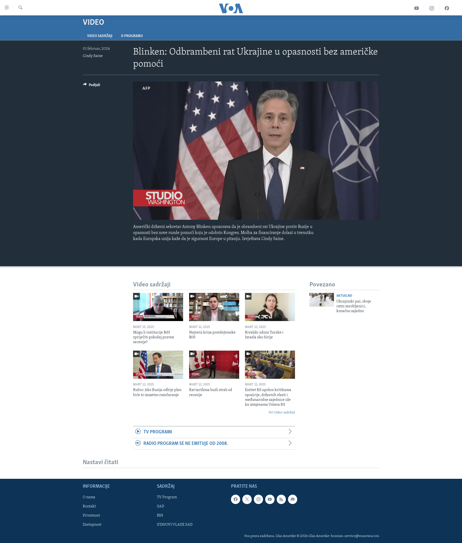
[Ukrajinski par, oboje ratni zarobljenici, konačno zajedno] (321, 300)
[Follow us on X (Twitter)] (246, 499)
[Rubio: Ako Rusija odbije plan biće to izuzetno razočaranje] (158, 365)
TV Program (167, 497)
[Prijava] (292, 499)
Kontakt (89, 506)
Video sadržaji (99, 36)
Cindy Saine (93, 56)
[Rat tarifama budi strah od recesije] (214, 365)
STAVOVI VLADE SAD (174, 525)
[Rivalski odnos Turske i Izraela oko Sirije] (270, 307)
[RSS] (281, 499)
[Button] (91, 86)
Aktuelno (344, 296)
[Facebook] (446, 8)
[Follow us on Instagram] (258, 499)
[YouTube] (416, 8)
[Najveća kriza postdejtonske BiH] (214, 307)
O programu (132, 36)
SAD (160, 506)
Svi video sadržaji (282, 412)
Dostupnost (92, 525)
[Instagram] (431, 8)
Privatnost (91, 516)
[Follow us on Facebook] (235, 499)
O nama (89, 497)
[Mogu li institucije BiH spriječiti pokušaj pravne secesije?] (158, 307)
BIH (160, 516)
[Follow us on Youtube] (269, 499)
